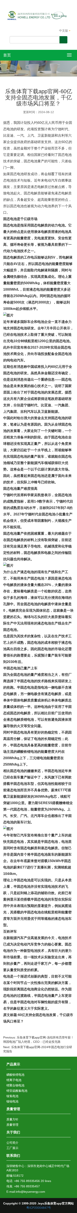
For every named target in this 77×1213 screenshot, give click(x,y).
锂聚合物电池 (15, 1085)
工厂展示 (12, 1148)
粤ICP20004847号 (38, 1207)
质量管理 (13, 1109)
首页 (7, 55)
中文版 (64, 30)
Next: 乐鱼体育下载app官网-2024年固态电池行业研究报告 (37, 1049)
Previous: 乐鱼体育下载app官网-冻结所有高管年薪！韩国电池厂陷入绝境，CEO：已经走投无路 (38, 1039)
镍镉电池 (12, 1101)
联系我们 (13, 1155)
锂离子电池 (13, 1080)
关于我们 (13, 1132)
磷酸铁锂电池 (15, 1074)
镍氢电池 (12, 1096)
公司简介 (12, 1142)
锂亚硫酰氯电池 (16, 1090)
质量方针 (12, 1119)
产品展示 (13, 1064)
